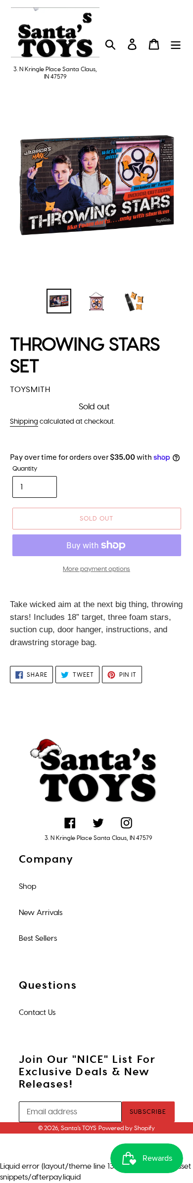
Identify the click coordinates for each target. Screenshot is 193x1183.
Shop (27, 886)
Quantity (24, 468)
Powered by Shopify (126, 1128)
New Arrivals (40, 912)
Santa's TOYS (78, 1128)
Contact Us (37, 1012)
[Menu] (176, 44)
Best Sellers (38, 938)
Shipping (24, 421)
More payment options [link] (96, 568)
